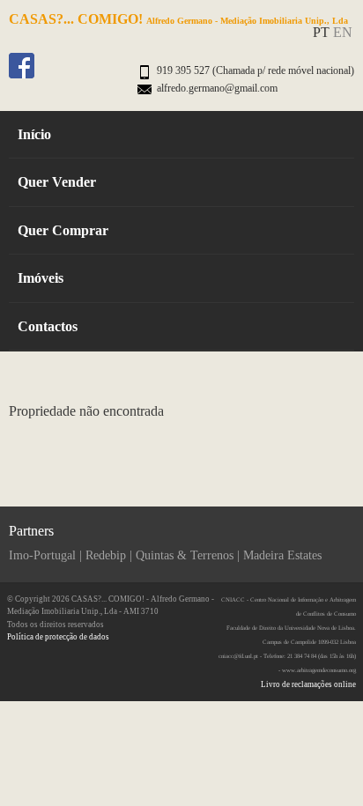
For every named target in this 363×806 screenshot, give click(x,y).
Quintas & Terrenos (184, 555)
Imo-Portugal (42, 555)
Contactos (48, 326)
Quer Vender (57, 181)
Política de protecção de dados (58, 636)
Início (34, 134)
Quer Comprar (63, 230)
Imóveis (40, 277)
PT (321, 32)
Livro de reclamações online (308, 684)
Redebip (105, 555)
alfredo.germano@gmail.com (217, 88)
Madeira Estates (282, 555)
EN (342, 32)
